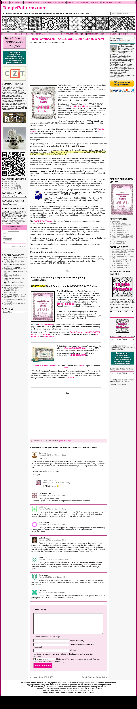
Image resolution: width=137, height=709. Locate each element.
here (82, 366)
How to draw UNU (17, 285)
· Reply (63, 455)
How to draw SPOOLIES (42, 677)
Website (73, 650)
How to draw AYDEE (11, 183)
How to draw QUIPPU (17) (121, 260)
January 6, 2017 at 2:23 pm (53, 483)
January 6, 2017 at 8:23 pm (49, 524)
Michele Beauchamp (79, 106)
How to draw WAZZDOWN (121, 225)
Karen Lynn (43, 453)
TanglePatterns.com (25, 7)
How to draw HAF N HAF (13, 189)
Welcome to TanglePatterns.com (119, 222)
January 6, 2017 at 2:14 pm (49, 455)
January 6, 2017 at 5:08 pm (49, 495)
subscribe (42, 661)
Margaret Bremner (10, 299)
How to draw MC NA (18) (121, 254)
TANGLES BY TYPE (12, 193)
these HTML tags (52, 637)
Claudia (7, 275)
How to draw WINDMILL (13, 185)
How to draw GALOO (119, 241)
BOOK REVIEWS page (44, 221)
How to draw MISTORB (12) (122, 267)
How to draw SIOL (118, 227)
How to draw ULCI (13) (120, 262)
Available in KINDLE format (45, 366)
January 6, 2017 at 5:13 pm (49, 509)
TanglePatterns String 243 (93, 677)
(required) (77, 640)
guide (61, 441)
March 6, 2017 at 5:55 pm (49, 592)
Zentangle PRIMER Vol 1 (75, 348)
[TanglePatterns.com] (68, 24)
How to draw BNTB (19, 294)
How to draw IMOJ (118, 228)
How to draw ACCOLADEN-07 (13, 288)
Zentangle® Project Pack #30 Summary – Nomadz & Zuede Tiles (122, 237)
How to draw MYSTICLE (15, 297)
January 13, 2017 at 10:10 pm (50, 577)
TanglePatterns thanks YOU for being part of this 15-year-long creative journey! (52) (123, 251)
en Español (48, 336)
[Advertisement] (14, 355)
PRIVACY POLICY (87, 691)
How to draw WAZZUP (120, 230)
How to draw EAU (10, 181)
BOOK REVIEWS (45, 324)
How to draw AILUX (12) (120, 265)
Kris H (71, 377)
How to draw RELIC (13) (121, 264)
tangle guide (68, 441)
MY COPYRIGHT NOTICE (68, 691)
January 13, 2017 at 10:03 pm (50, 559)
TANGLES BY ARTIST (13, 201)
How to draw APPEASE (12, 187)
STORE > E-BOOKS (65, 304)
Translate (127, 40)
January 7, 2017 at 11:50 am (50, 540)
